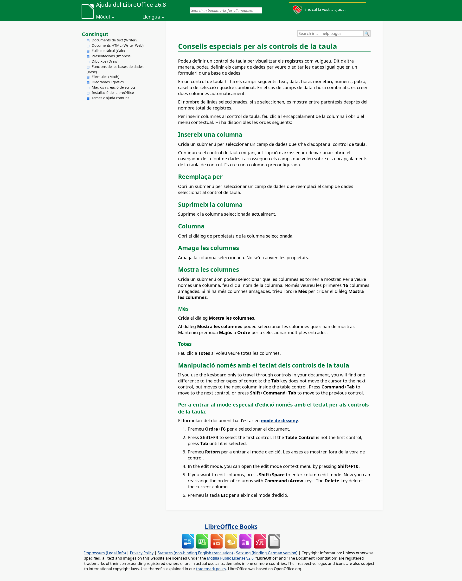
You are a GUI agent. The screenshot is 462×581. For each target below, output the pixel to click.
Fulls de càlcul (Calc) (108, 50)
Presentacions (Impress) (112, 55)
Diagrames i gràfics (108, 81)
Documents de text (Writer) (114, 40)
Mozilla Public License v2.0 (230, 558)
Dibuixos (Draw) (105, 61)
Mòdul (103, 17)
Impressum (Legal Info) (105, 552)
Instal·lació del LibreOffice (113, 92)
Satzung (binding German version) (266, 552)
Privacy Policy (142, 552)
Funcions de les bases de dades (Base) (115, 69)
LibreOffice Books (231, 526)
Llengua (151, 17)
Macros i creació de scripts (113, 87)
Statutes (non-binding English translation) (195, 552)
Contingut (95, 34)
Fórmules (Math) (105, 76)
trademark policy (211, 568)
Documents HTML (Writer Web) (118, 45)
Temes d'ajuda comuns (110, 97)
